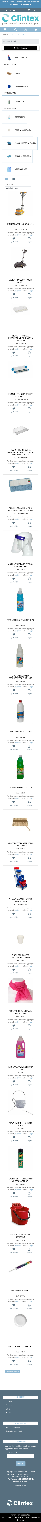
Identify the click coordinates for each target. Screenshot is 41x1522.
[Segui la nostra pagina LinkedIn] (14, 10)
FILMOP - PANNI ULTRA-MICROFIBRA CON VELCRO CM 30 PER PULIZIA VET (20, 452)
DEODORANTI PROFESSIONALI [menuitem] (14, 105)
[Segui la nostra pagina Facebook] (7, 10)
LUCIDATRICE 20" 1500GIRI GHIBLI (20, 281)
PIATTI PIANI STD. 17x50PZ (20, 1346)
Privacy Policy (20, 1486)
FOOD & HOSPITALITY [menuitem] (23, 130)
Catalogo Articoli (17, 34)
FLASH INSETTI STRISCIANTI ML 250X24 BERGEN (20, 1180)
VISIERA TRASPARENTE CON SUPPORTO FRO (20, 565)
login (31, 235)
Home (5, 34)
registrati (18, 235)
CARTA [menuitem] (17, 73)
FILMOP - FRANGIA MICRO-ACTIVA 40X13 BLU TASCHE (20, 509)
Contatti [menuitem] (9, 1405)
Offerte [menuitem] (8, 1409)
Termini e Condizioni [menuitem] (14, 1431)
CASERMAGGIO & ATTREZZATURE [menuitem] (16, 89)
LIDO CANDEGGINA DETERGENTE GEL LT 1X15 (20, 677)
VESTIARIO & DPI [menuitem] (21, 169)
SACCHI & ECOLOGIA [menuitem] (23, 156)
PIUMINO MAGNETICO (20, 1290)
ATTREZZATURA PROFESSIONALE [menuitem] (15, 61)
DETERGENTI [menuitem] (20, 117)
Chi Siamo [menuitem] (10, 1402)
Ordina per (9, 184)
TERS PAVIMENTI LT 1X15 (20, 787)
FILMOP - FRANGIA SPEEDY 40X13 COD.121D (20, 395)
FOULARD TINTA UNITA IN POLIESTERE (20, 1012)
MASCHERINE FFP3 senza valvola (20, 1124)
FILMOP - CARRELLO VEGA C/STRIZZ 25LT (20, 900)
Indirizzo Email (13, 1452)
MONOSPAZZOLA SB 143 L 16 (20, 224)
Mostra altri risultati (12, 1372)
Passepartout (25, 1515)
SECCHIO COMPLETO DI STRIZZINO (20, 1236)
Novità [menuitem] (8, 1413)
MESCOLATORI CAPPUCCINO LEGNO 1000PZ (20, 844)
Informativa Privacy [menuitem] (13, 1428)
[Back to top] (35, 1516)
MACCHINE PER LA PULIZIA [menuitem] (25, 143)
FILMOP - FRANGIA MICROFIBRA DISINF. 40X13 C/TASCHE (20, 338)
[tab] (6, 179)
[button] (20, 1463)
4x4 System (16, 1517)
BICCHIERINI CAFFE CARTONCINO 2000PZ (20, 956)
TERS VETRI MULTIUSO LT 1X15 (20, 620)
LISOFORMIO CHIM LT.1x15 (20, 732)
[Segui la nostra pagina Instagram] (10, 10)
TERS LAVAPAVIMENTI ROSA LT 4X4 (20, 1068)
